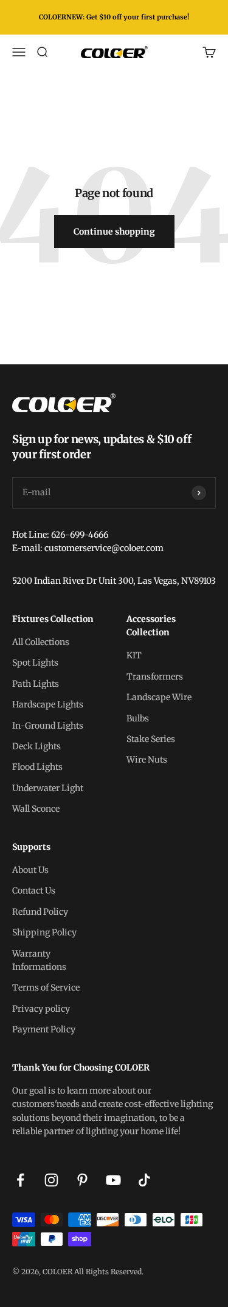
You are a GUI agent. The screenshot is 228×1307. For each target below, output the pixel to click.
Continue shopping (114, 236)
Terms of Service (46, 987)
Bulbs (137, 718)
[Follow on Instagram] (51, 1180)
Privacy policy (41, 1008)
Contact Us (33, 890)
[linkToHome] (114, 402)
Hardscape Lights (47, 704)
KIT (134, 655)
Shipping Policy (44, 932)
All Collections (40, 642)
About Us (30, 869)
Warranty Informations (39, 960)
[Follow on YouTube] (113, 1180)
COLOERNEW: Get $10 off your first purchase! (114, 17)
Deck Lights (36, 746)
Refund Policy (40, 911)
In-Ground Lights (47, 725)
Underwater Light (47, 788)
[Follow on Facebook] (20, 1180)
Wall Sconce (36, 808)
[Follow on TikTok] (144, 1180)
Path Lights (35, 683)
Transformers (154, 676)
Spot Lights (35, 662)
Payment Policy (43, 1029)
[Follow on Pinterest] (82, 1180)
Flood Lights (37, 766)
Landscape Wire (159, 697)
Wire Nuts (146, 759)
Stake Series (150, 739)
